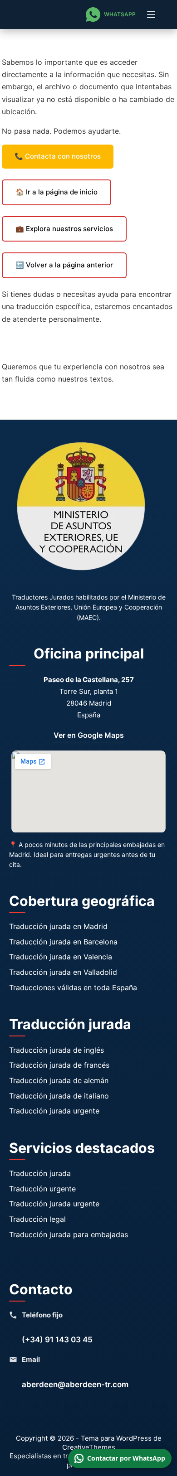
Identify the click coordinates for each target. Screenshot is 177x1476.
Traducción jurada (40, 1173)
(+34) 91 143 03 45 (57, 1339)
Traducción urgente (42, 1188)
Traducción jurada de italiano (59, 1095)
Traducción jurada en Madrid (58, 926)
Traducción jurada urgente (54, 1110)
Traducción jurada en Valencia (60, 956)
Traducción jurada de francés (59, 1064)
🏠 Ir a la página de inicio (56, 192)
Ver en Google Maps (89, 735)
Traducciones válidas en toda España (73, 987)
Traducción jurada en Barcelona (63, 941)
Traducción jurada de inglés (56, 1050)
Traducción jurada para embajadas (68, 1234)
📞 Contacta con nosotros (58, 156)
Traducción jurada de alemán (58, 1080)
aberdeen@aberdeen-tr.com (75, 1384)
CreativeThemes (88, 1447)
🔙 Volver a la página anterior (64, 265)
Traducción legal (37, 1219)
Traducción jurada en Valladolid (63, 972)
